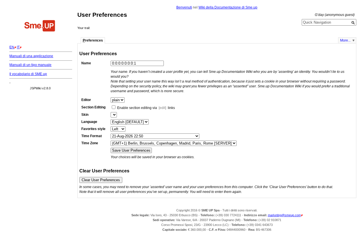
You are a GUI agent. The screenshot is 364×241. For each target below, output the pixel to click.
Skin (84, 115)
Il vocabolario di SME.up (28, 74)
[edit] (162, 108)
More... (345, 40)
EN (11, 47)
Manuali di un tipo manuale (30, 65)
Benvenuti (184, 7)
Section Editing (93, 107)
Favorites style (93, 129)
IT (18, 47)
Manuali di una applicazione (31, 56)
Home (39, 26)
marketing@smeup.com (284, 215)
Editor (86, 100)
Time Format (91, 136)
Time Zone (89, 143)
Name (86, 63)
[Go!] (353, 22)
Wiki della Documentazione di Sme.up (227, 7)
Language (89, 122)
